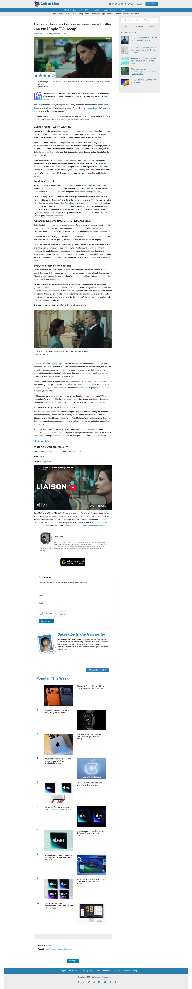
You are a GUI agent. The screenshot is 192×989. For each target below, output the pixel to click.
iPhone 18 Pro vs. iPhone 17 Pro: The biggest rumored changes (91, 687)
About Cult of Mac (102, 971)
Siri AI (74, 13)
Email (41, 603)
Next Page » (72, 960)
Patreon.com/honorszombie (93, 526)
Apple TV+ (47, 462)
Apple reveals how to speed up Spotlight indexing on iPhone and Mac (58, 858)
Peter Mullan (88, 185)
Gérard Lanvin (97, 237)
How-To (87, 9)
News (66, 9)
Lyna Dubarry (79, 170)
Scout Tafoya (41, 34)
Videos (118, 13)
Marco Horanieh (52, 173)
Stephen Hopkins (57, 364)
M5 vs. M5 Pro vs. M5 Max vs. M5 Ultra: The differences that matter (91, 882)
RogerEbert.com (53, 516)
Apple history (107, 13)
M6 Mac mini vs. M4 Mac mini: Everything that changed (90, 784)
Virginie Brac (92, 108)
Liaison (54, 949)
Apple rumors (58, 13)
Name (41, 595)
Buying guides (109, 9)
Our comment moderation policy (124, 971)
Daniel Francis (71, 203)
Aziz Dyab (92, 134)
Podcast (125, 13)
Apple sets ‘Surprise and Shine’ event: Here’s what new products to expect (58, 761)
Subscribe (152, 4)
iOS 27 (67, 13)
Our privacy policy (86, 971)
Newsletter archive (97, 670)
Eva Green (48, 108)
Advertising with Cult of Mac (66, 971)
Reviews (108, 38)
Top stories (68, 949)
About (127, 26)
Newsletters (134, 13)
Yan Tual (74, 228)
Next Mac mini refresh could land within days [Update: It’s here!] (89, 737)
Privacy (151, 26)
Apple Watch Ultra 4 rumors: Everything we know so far (57, 712)
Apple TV (48, 949)
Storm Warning (82, 131)
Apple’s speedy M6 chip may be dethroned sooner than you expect (90, 833)
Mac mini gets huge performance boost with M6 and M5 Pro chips (59, 906)
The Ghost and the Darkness (84, 385)
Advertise (139, 26)
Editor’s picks (95, 13)
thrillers (60, 949)
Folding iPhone (83, 13)
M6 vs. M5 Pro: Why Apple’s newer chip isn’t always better (58, 808)
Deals (97, 9)
